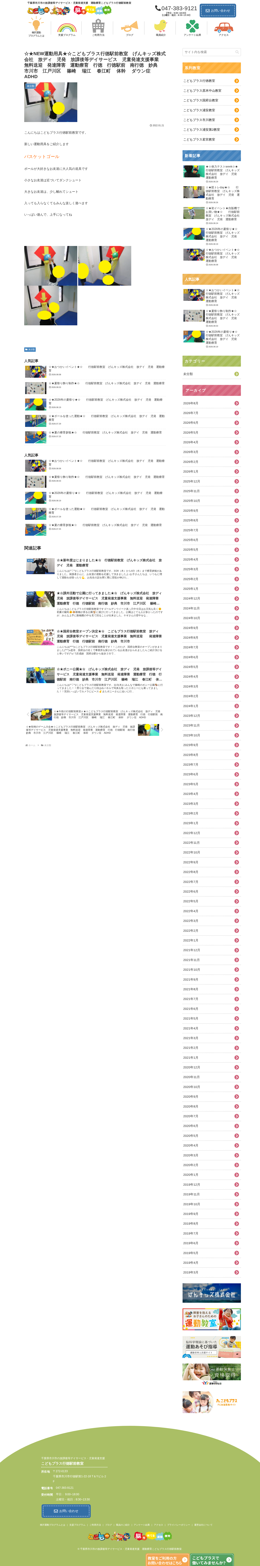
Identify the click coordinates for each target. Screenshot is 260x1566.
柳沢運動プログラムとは (52, 1525)
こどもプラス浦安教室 (199, 110)
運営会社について (203, 1525)
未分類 (31, 349)
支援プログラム (77, 1525)
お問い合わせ (220, 10)
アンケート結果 (142, 1525)
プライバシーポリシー (178, 1525)
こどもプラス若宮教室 (199, 139)
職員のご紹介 (123, 1525)
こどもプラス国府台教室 (200, 100)
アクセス (158, 1525)
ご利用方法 (95, 1525)
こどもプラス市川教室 (199, 120)
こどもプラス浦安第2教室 (201, 129)
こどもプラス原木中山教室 (202, 90)
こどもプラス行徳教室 (199, 81)
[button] (237, 52)
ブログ (108, 1525)
